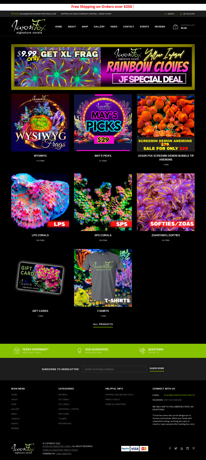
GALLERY (99, 26)
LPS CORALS (40, 235)
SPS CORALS (103, 235)
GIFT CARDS (40, 311)
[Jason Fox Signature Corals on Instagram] (188, 448)
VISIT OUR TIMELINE (173, 400)
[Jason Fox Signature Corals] (24, 448)
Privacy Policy (112, 399)
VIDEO (113, 26)
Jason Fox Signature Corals (57, 446)
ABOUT (72, 26)
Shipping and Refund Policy (119, 394)
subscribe (157, 368)
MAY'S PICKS (103, 155)
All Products (103, 324)
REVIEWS (160, 26)
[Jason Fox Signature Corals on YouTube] (182, 448)
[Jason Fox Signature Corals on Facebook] (170, 448)
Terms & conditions (53, 450)
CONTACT (128, 26)
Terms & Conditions (115, 404)
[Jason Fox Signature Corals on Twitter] (176, 448)
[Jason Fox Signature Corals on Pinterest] (194, 448)
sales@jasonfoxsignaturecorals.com (38, 14)
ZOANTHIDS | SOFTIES (166, 235)
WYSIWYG (40, 155)
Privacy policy (71, 450)
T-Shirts (103, 311)
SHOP (85, 26)
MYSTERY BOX (64, 423)
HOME (58, 26)
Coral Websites (63, 453)
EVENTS (144, 26)
